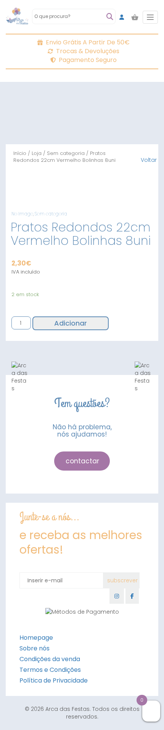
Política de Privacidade (53, 680)
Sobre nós (34, 648)
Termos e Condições (50, 669)
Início (19, 153)
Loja (37, 153)
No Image (22, 213)
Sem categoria (66, 153)
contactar (82, 461)
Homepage (36, 637)
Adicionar (70, 323)
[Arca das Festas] (17, 17)
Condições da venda (49, 659)
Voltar (149, 160)
